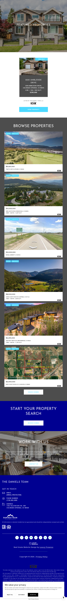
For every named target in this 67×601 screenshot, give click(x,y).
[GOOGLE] (45, 537)
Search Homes (33, 392)
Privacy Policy (41, 557)
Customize (21, 594)
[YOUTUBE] (31, 537)
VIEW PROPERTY (33, 109)
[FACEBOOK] (17, 537)
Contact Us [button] (33, 464)
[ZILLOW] (50, 537)
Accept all (33, 594)
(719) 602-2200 (12, 500)
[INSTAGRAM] (21, 537)
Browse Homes (33, 423)
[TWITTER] (36, 537)
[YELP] (40, 537)
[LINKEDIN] (26, 537)
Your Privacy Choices (33, 599)
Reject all (10, 594)
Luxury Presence (46, 547)
